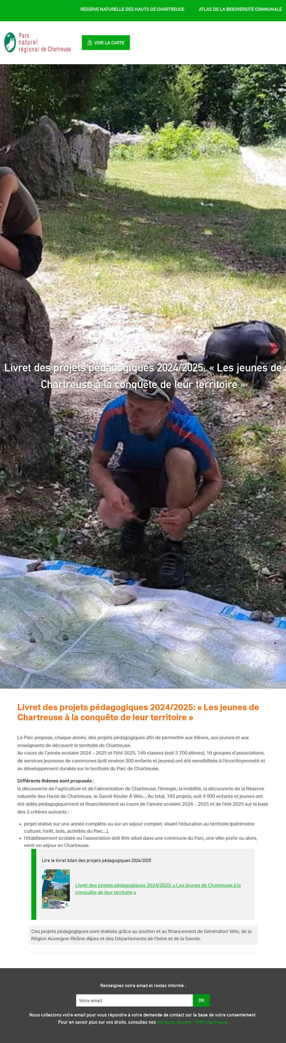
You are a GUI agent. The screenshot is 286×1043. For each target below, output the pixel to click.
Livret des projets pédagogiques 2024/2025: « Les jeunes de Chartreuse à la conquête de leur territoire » (158, 889)
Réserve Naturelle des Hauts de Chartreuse (132, 9)
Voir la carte (109, 43)
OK (201, 1000)
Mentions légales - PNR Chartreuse (192, 1022)
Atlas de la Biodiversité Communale (240, 9)
